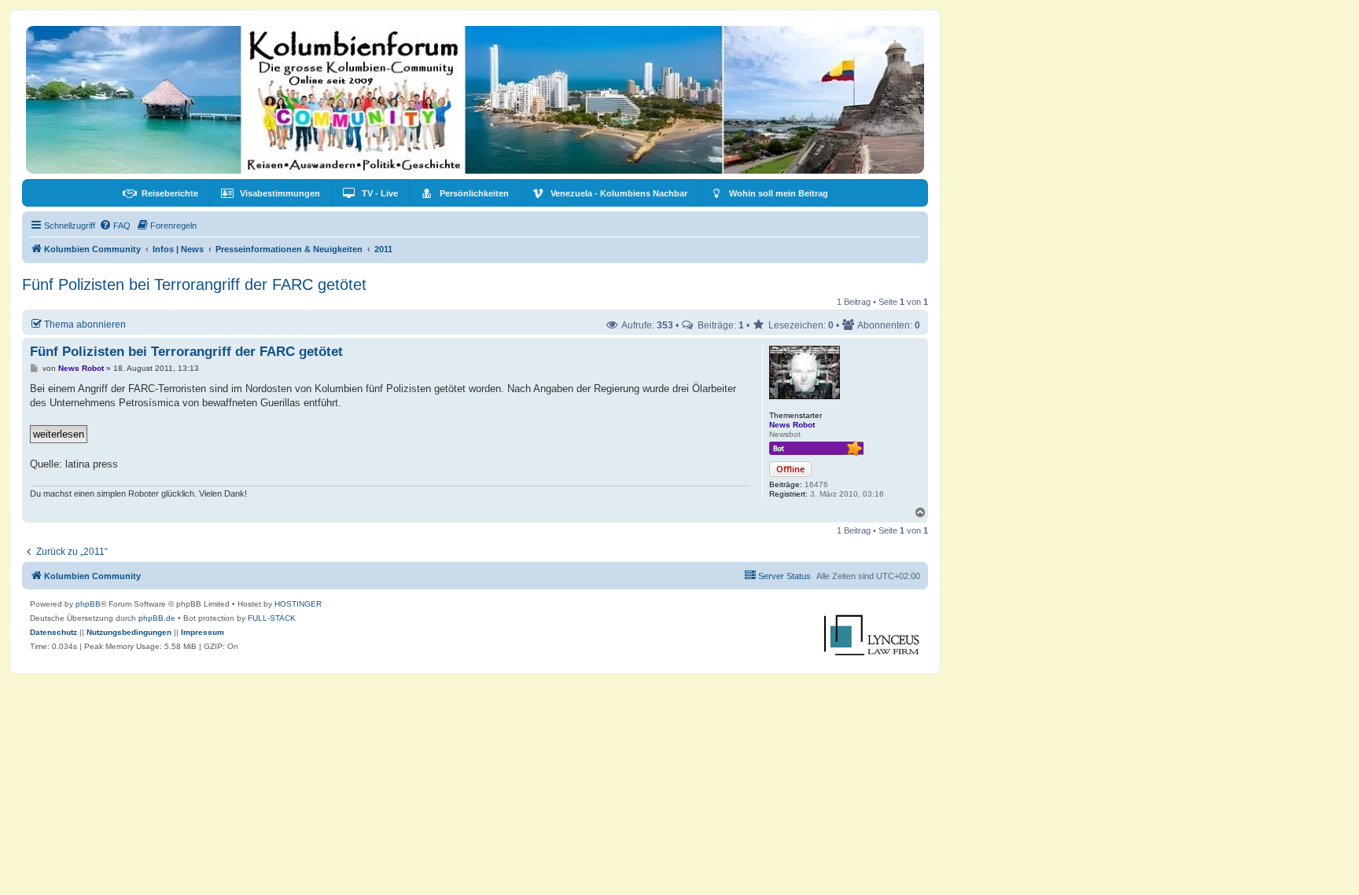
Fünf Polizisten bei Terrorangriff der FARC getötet (194, 284)
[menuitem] (160, 193)
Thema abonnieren (85, 324)
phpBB (88, 604)
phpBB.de (156, 618)
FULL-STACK (272, 618)
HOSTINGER (298, 604)
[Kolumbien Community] (475, 100)
